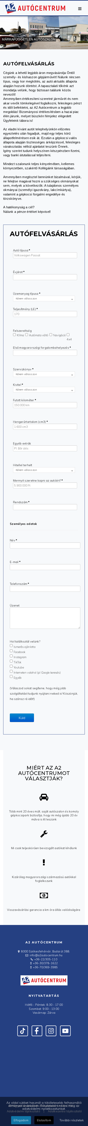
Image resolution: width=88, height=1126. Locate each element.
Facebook (19, 651)
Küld (22, 718)
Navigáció (59, 335)
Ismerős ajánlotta (24, 646)
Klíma (20, 335)
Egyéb (18, 677)
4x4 (69, 339)
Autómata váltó (38, 335)
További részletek (72, 1120)
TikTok (17, 662)
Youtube (19, 667)
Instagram (20, 656)
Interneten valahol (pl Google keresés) (37, 672)
